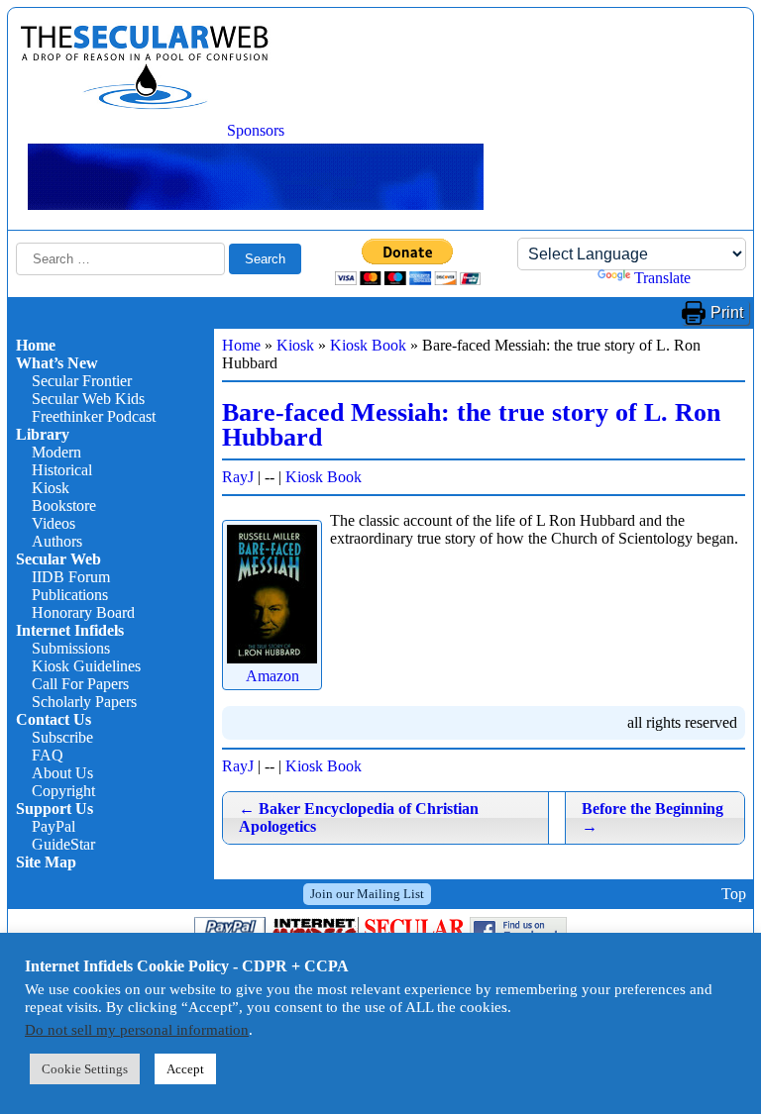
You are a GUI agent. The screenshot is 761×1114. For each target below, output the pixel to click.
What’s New (57, 362)
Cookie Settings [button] (85, 1069)
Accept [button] (185, 1069)
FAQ (47, 755)
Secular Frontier (82, 380)
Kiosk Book (368, 345)
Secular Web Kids (88, 398)
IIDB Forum (71, 576)
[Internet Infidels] (144, 104)
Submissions (71, 648)
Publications (70, 594)
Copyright (63, 790)
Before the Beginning (652, 817)
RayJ (238, 476)
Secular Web (58, 559)
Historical (62, 469)
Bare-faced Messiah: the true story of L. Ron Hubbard (471, 425)
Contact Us (53, 719)
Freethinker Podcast (94, 416)
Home (35, 345)
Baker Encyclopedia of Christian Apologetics (359, 817)
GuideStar (63, 844)
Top (733, 893)
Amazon (272, 675)
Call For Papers (80, 683)
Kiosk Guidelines (86, 666)
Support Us (54, 808)
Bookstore (64, 505)
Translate (662, 277)
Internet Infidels (70, 630)
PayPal (53, 826)
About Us (62, 772)
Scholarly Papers (84, 701)
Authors (57, 541)
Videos (53, 523)
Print (726, 312)
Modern (56, 452)
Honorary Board (83, 612)
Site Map (46, 862)
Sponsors (255, 130)
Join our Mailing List (367, 893)
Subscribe (62, 737)
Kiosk (50, 487)
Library (42, 434)
